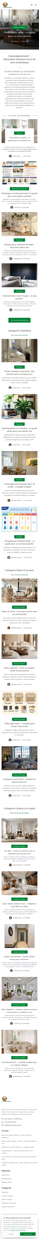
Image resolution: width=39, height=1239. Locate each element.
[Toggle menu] (36, 5)
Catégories (6, 1188)
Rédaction (6, 1171)
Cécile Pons (5, 1175)
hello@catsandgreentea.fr (12, 1125)
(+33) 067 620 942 (10, 1122)
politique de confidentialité (18, 1230)
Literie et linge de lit (8, 1207)
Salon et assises (19, 27)
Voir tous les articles (19, 335)
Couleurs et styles (19, 846)
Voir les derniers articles (19, 320)
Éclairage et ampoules (19, 189)
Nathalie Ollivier (7, 1182)
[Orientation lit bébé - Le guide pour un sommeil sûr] (20, 131)
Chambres (19, 133)
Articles (5, 1131)
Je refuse (11, 1234)
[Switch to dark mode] (32, 5)
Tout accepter (28, 1234)
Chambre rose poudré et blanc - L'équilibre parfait (18, 1147)
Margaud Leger (7, 1179)
